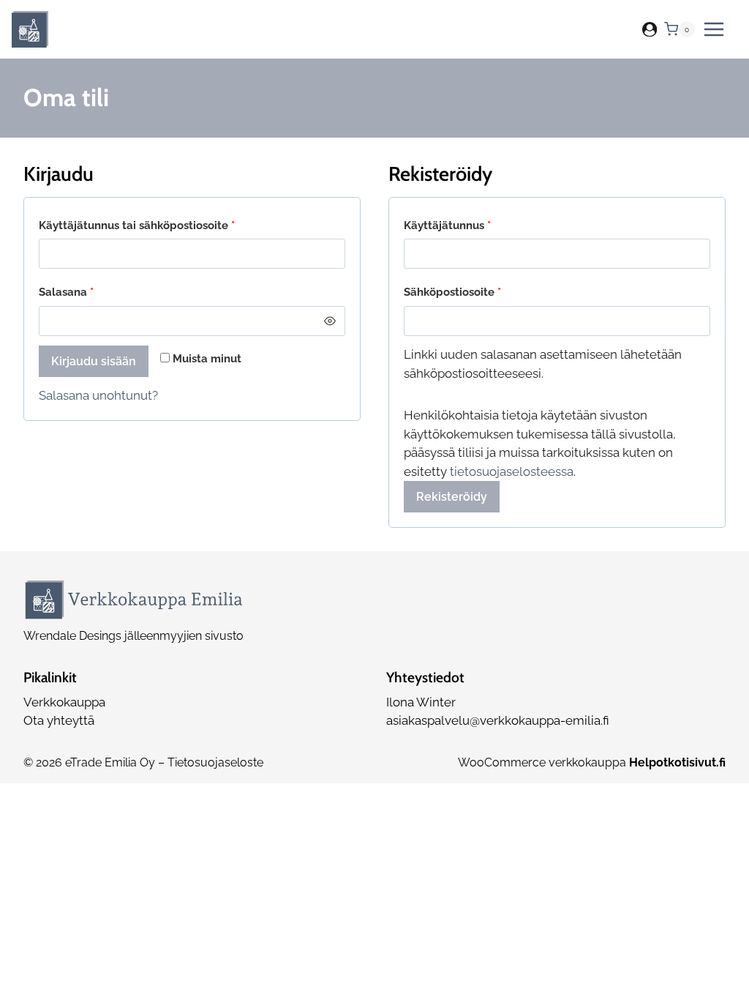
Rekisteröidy (451, 497)
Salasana (93, 292)
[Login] (649, 30)
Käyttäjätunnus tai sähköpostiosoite (163, 225)
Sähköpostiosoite (479, 292)
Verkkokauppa (64, 702)
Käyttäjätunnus (474, 225)
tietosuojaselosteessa (511, 471)
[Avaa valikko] (714, 29)
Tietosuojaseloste (215, 762)
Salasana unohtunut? (98, 395)
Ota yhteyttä (58, 720)
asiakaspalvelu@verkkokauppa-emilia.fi (497, 720)
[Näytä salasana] (329, 321)
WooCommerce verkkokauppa (592, 762)
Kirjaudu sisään (93, 361)
